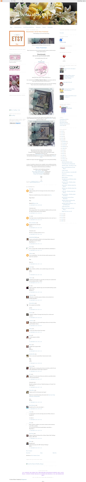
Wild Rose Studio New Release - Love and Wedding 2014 (69, 204)
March (63, 157)
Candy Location (65, 170)
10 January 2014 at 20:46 (35, 317)
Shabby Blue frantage (39, 154)
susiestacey (31, 320)
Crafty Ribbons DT (63, 119)
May (63, 153)
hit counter (62, 32)
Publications (38, 27)
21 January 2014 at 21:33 (35, 447)
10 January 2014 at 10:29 (35, 219)
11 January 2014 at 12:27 (35, 379)
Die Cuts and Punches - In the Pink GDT (69, 172)
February (64, 158)
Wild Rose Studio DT (64, 124)
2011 (62, 217)
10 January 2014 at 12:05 (35, 234)
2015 (62, 138)
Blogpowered (24, 479)
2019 (62, 131)
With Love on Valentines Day (67, 175)
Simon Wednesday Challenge (38, 172)
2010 (62, 219)
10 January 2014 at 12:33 (35, 250)
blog (51, 195)
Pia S (30, 374)
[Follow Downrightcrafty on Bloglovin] (15, 123)
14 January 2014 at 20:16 (35, 438)
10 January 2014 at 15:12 (35, 282)
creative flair (62, 125)
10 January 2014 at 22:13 (35, 332)
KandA (30, 246)
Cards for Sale (50, 27)
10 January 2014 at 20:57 (35, 325)
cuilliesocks (31, 295)
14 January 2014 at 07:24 (35, 430)
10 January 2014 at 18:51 (35, 309)
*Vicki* (30, 277)
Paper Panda (31, 433)
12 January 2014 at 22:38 (35, 408)
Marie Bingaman (32, 405)
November (64, 143)
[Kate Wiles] (61, 40)
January (63, 160)
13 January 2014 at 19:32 (35, 419)
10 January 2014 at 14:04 (35, 274)
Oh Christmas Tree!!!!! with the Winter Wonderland (68, 89)
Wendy (30, 344)
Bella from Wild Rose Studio (67, 162)
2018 (62, 132)
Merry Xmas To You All (67, 82)
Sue (30, 285)
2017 (62, 134)
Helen (30, 441)
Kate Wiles (61, 38)
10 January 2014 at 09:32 (35, 213)
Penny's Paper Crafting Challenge (38, 171)
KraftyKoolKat (32, 354)
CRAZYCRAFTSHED (33, 237)
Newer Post (28, 452)
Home (11, 27)
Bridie (30, 189)
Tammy (30, 328)
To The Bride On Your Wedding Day (68, 163)
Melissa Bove (31, 390)
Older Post (54, 452)
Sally (30, 422)
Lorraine (30, 312)
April (63, 155)
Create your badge (63, 42)
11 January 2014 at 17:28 (35, 387)
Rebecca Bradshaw (32, 222)
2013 (62, 213)
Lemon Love (64, 173)
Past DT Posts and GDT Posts (28, 27)
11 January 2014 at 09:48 (35, 363)
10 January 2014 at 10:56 (35, 227)
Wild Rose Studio (64, 107)
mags (30, 335)
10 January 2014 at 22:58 (35, 341)
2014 (62, 139)
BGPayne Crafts (35, 203)
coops (30, 411)
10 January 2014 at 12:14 (35, 243)
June (63, 151)
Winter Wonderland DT (35, 182)
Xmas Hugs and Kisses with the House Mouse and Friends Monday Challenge (69, 77)
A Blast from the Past (66, 206)
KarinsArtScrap (32, 303)
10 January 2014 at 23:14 (35, 351)
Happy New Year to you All (67, 211)
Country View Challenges (38, 174)
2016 (62, 136)
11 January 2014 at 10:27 (35, 371)
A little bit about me (18, 27)
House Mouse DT (63, 122)
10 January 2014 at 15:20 (35, 292)
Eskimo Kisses (49, 118)
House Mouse (62, 121)
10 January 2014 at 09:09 (35, 205)
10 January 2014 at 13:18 (35, 264)
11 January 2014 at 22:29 (35, 402)
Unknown (31, 253)
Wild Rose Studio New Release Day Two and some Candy (68, 201)
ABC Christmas (38, 170)
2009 (62, 220)
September (64, 146)
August (63, 148)
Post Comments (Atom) (35, 455)
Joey (30, 216)
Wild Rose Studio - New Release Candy (69, 165)
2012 (62, 215)
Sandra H (31, 366)
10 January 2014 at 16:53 (35, 300)
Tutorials (44, 27)
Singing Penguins (69, 108)
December (64, 141)
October (63, 144)
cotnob (30, 267)
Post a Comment (29, 450)
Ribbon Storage (65, 177)
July (63, 150)
